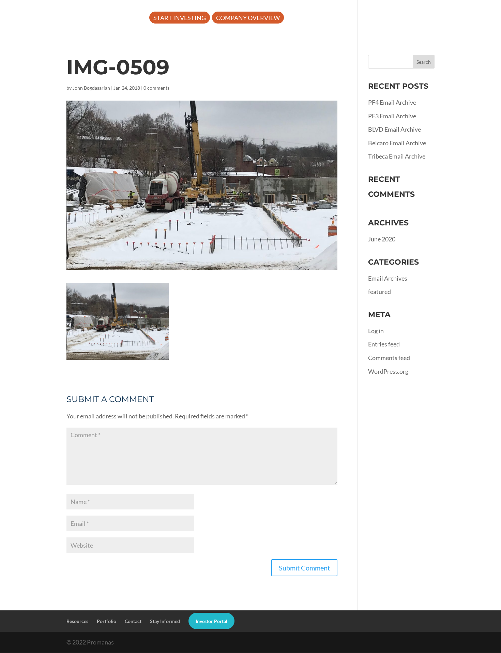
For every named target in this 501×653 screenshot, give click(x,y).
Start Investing (179, 18)
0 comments (156, 88)
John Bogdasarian (91, 88)
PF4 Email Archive (392, 102)
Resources (355, 18)
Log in (376, 331)
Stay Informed (165, 621)
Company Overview (248, 18)
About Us (305, 18)
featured (379, 291)
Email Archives (387, 278)
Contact (133, 621)
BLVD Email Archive (394, 129)
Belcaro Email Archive (397, 143)
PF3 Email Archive (392, 116)
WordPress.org (388, 371)
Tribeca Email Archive (396, 156)
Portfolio (407, 18)
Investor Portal (461, 18)
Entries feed (384, 344)
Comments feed (389, 357)
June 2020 (381, 239)
